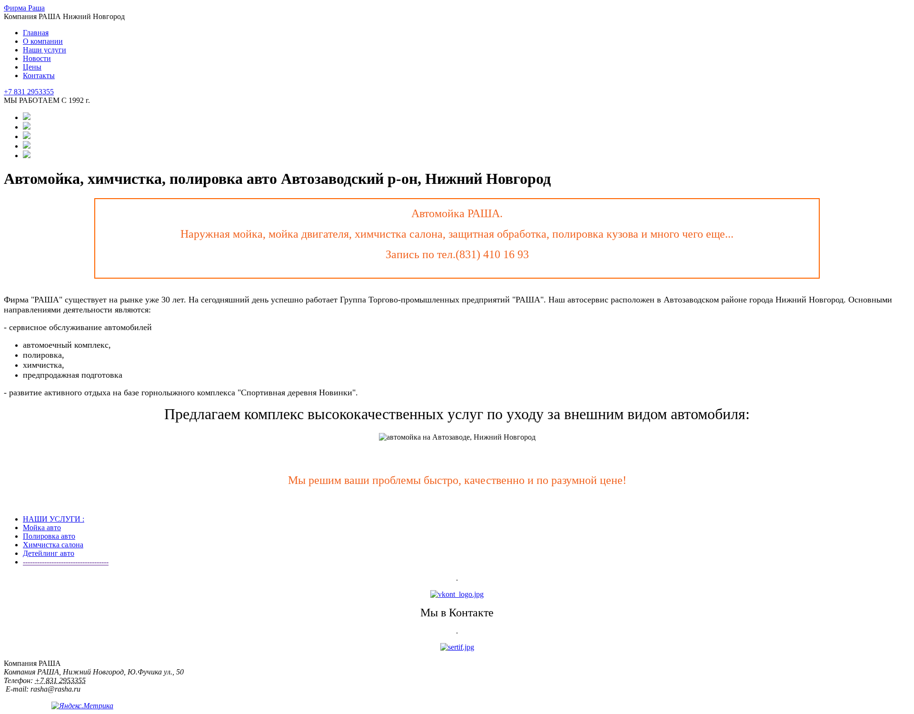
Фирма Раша (24, 8)
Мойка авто (42, 527)
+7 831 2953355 (29, 92)
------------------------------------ (66, 562)
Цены (32, 67)
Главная (36, 33)
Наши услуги (44, 50)
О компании (43, 41)
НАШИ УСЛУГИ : (53, 519)
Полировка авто (49, 536)
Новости (37, 58)
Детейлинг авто (48, 553)
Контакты (39, 75)
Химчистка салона (53, 545)
